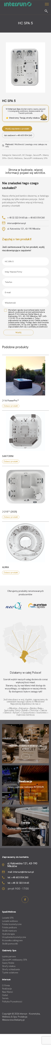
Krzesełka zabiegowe (12, 940)
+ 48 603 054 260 (36, 217)
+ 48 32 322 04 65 (15, 217)
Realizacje (7, 989)
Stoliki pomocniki (10, 944)
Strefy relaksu (8, 966)
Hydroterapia (8, 934)
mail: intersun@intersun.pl (21, 872)
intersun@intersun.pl (16, 223)
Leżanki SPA (8, 918)
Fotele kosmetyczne (12, 924)
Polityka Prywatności (12, 1002)
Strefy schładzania (11, 969)
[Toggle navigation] (47, 4)
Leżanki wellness (10, 921)
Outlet (5, 995)
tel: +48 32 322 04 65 (18, 883)
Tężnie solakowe (10, 973)
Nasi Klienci (7, 992)
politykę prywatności (38, 326)
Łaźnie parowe (9, 956)
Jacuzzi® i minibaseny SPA (35, 158)
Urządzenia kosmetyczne (14, 937)
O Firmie (6, 985)
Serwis (5, 998)
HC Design (27, 155)
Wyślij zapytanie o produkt (17, 128)
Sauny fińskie (8, 963)
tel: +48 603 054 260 (18, 877)
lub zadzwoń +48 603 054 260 (18, 135)
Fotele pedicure (9, 927)
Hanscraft (16, 155)
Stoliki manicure (9, 931)
